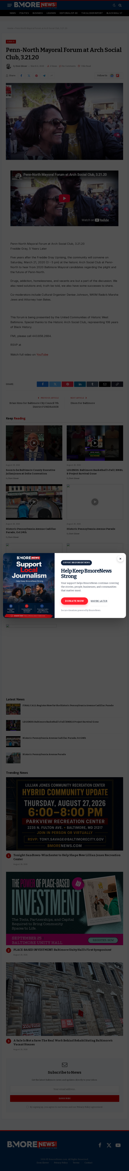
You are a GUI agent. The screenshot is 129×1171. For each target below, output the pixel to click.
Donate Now (74, 600)
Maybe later (99, 600)
